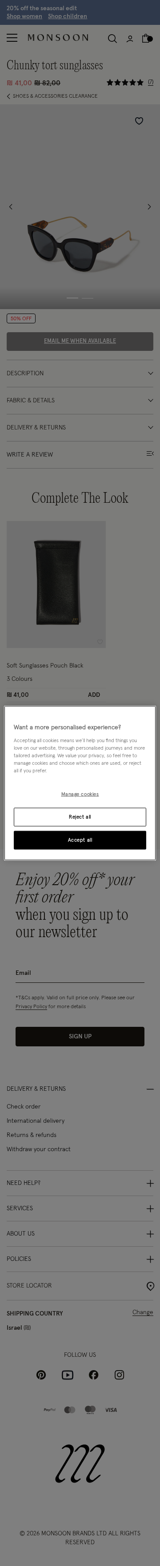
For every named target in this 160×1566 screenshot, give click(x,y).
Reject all (80, 816)
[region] (80, 783)
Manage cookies (80, 794)
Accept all (80, 839)
